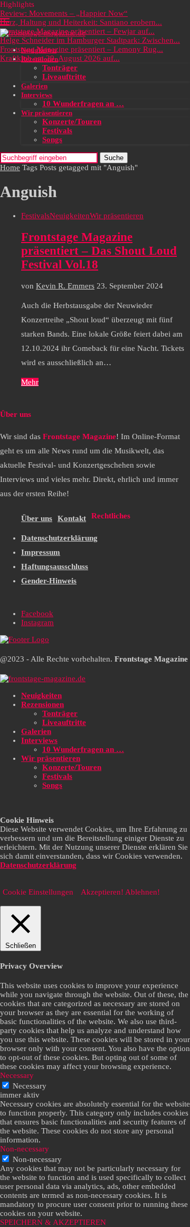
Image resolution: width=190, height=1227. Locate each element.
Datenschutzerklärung (59, 538)
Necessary (29, 1086)
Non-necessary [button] (24, 1149)
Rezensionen (39, 59)
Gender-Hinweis (49, 581)
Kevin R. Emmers (65, 286)
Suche (114, 158)
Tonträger (60, 67)
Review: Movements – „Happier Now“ (64, 13)
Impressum (40, 552)
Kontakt (72, 518)
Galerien (34, 86)
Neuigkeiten (38, 50)
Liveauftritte (64, 76)
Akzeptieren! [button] (102, 892)
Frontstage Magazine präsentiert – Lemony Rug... (81, 49)
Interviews (36, 95)
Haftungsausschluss (54, 566)
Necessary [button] (17, 1075)
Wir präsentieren (46, 113)
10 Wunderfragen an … (83, 103)
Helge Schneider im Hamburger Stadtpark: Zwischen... (90, 40)
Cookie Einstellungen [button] (38, 892)
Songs (52, 139)
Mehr (30, 382)
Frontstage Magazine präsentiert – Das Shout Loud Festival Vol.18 (99, 250)
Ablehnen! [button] (142, 892)
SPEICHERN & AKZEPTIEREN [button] (53, 1222)
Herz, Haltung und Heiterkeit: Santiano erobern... (81, 22)
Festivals (57, 130)
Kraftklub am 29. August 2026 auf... (60, 58)
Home (10, 167)
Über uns (36, 518)
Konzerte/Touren (71, 121)
